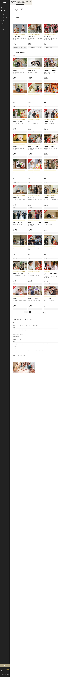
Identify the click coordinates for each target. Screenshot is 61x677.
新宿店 (45, 207)
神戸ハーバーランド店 (31, 131)
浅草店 (29, 182)
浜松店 (40, 47)
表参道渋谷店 (46, 182)
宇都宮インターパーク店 (36, 47)
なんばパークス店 (15, 258)
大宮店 (17, 47)
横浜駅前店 (15, 47)
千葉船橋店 (20, 47)
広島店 (14, 106)
